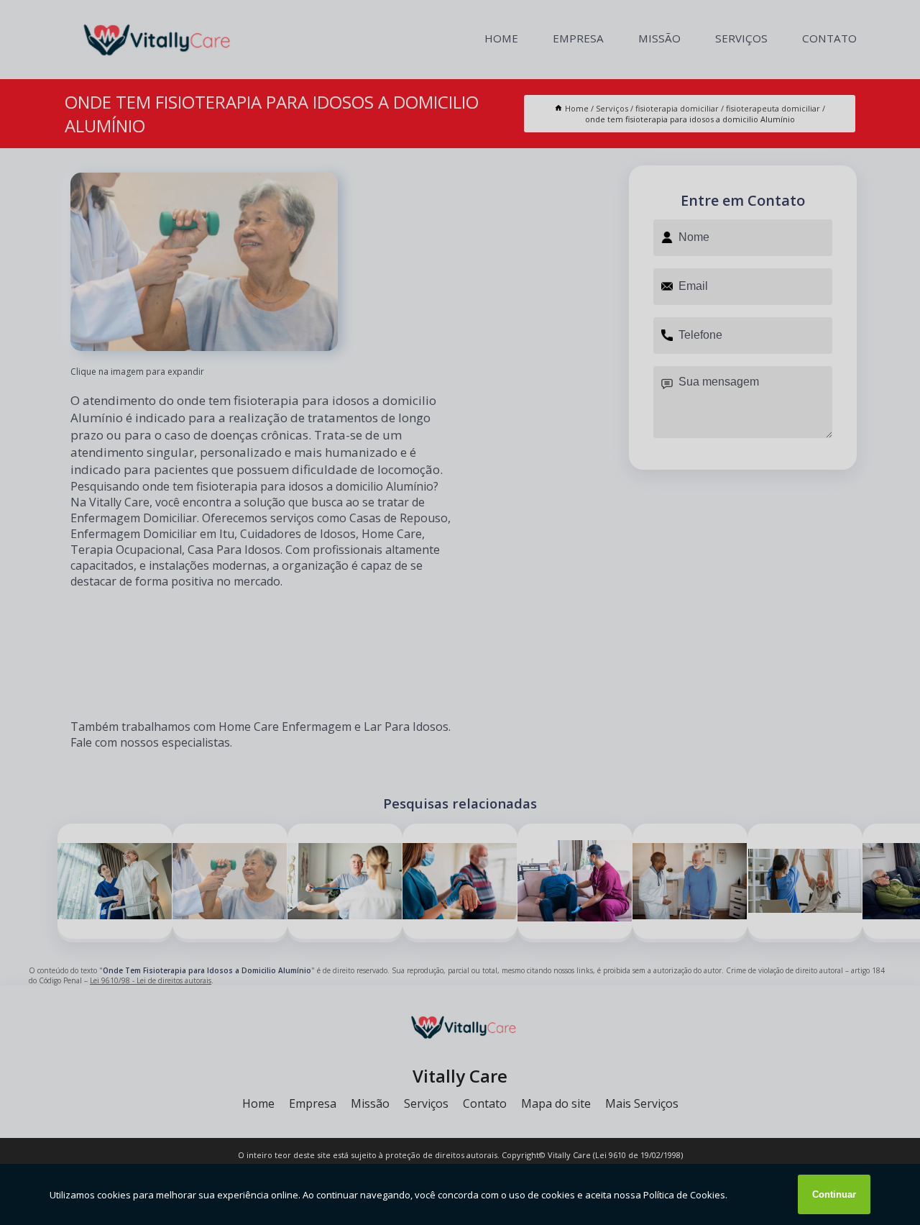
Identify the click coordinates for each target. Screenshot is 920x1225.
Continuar (834, 1194)
